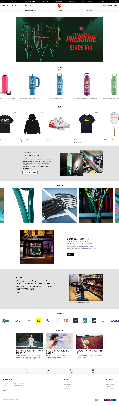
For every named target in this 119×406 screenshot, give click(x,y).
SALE (8, 6)
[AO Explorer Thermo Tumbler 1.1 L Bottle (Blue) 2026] (32, 84)
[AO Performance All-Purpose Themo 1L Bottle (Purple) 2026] (87, 84)
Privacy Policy (108, 386)
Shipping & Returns (109, 384)
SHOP (3, 6)
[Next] (100, 39)
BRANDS (20, 6)
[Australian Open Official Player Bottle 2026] (59, 84)
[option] (59, 39)
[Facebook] (4, 390)
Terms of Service (109, 389)
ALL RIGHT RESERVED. (14, 399)
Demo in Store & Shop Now (30, 172)
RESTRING (14, 6)
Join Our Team (67, 389)
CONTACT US (45, 1)
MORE (31, 6)
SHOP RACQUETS (58, 1)
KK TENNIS (8, 399)
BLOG (26, 6)
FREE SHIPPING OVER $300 (30, 1)
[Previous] (18, 39)
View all (59, 69)
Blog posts (59, 330)
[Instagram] (6, 390)
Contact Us (66, 386)
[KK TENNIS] (59, 6)
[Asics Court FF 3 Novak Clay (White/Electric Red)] (59, 124)
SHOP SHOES (14, 1)
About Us (70, 254)
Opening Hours (67, 384)
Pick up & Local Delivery (110, 382)
